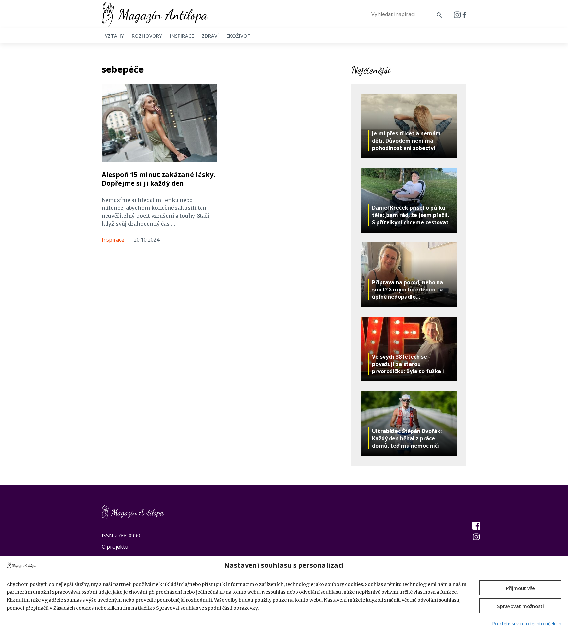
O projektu (115, 546)
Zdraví (210, 35)
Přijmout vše (520, 588)
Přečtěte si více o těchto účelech (526, 623)
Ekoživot (238, 35)
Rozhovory (147, 35)
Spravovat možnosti (520, 606)
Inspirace (182, 35)
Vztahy (114, 35)
